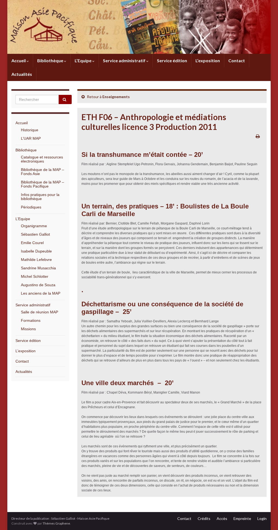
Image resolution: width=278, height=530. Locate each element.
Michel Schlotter (34, 276)
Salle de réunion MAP (39, 312)
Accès (222, 518)
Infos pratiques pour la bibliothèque (40, 196)
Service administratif (124, 60)
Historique (29, 130)
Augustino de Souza (38, 285)
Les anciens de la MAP (40, 293)
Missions (28, 329)
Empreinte (242, 518)
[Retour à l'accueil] (139, 27)
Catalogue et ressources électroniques (42, 159)
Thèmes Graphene (56, 523)
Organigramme (34, 226)
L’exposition (207, 60)
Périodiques (31, 207)
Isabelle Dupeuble (36, 251)
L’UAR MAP (31, 138)
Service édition (172, 60)
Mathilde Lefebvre (36, 259)
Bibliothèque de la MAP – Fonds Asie (42, 171)
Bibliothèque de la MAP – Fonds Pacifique (42, 184)
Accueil (19, 60)
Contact (236, 60)
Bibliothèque (50, 60)
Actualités (21, 74)
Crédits (204, 518)
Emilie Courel (32, 243)
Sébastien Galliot (35, 234)
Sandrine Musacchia (38, 268)
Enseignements (116, 96)
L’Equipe (83, 60)
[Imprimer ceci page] (258, 136)
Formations (30, 320)
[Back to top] (266, 518)
